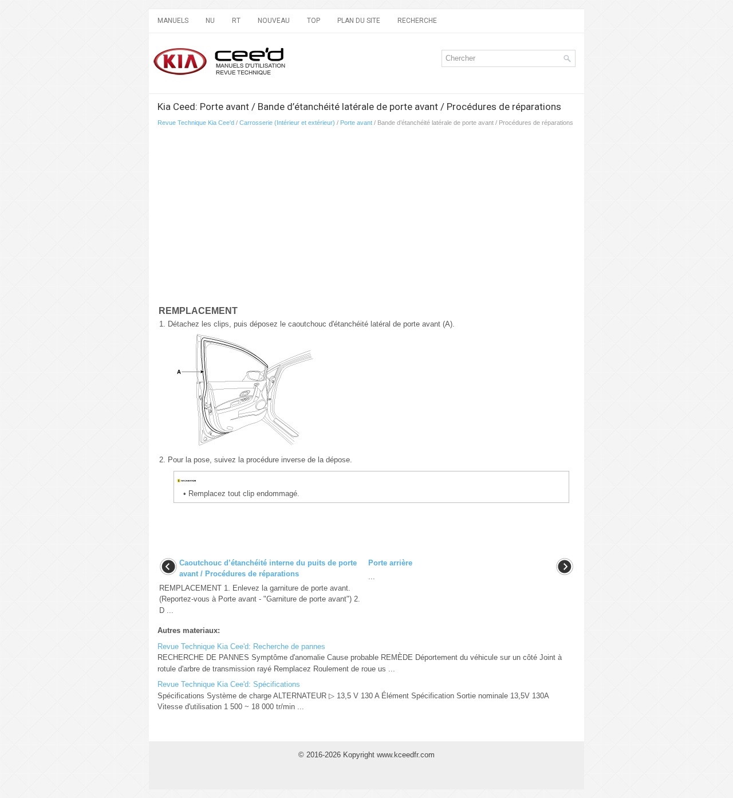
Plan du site (358, 21)
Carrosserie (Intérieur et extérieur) (287, 122)
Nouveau (274, 21)
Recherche (417, 21)
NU (210, 21)
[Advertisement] (366, 218)
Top (313, 21)
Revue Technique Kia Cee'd (195, 122)
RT (236, 21)
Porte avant (356, 122)
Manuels (172, 21)
